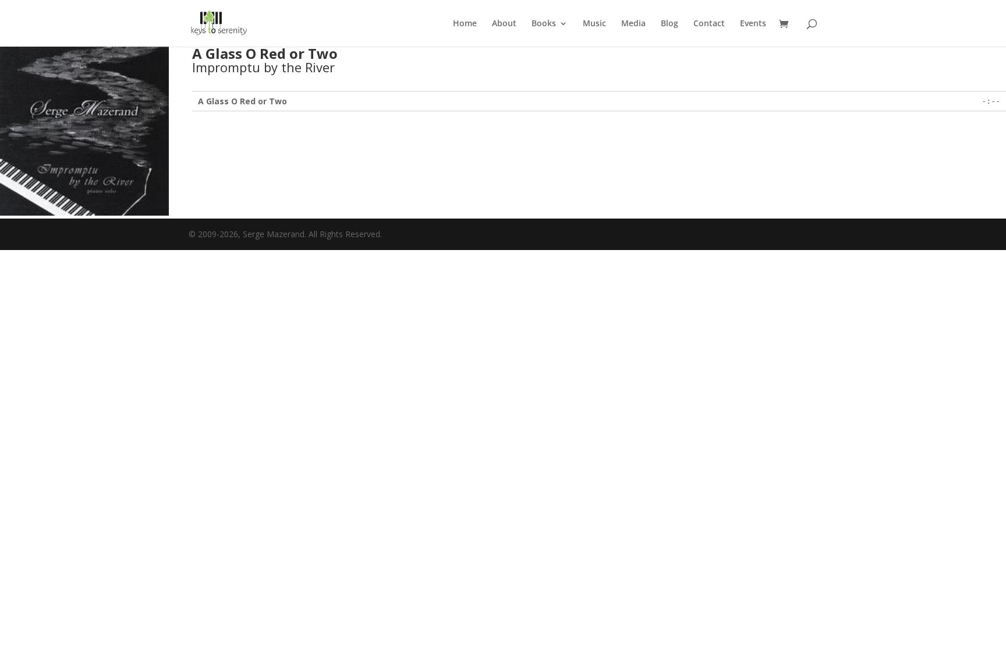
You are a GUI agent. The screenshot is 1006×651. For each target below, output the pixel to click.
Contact (709, 24)
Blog (669, 24)
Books (544, 24)
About (504, 24)
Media (633, 24)
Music (594, 24)
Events (753, 24)
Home (465, 24)
